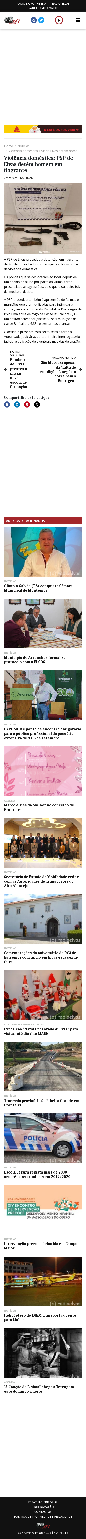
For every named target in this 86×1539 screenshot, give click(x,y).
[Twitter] (41, 20)
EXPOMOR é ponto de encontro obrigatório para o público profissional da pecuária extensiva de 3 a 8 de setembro (42, 733)
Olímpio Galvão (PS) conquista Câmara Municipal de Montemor (38, 588)
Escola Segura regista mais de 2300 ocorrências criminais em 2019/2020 (37, 1174)
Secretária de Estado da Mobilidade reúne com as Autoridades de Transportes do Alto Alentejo (41, 881)
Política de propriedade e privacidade (43, 1516)
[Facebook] (34, 20)
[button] (59, 20)
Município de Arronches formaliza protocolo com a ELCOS (34, 659)
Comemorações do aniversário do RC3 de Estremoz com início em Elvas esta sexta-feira (41, 957)
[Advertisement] (43, 74)
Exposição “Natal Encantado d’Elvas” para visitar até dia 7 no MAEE (41, 1031)
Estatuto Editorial (43, 1502)
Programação (43, 1507)
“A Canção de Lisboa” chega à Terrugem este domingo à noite (39, 1389)
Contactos (43, 1512)
